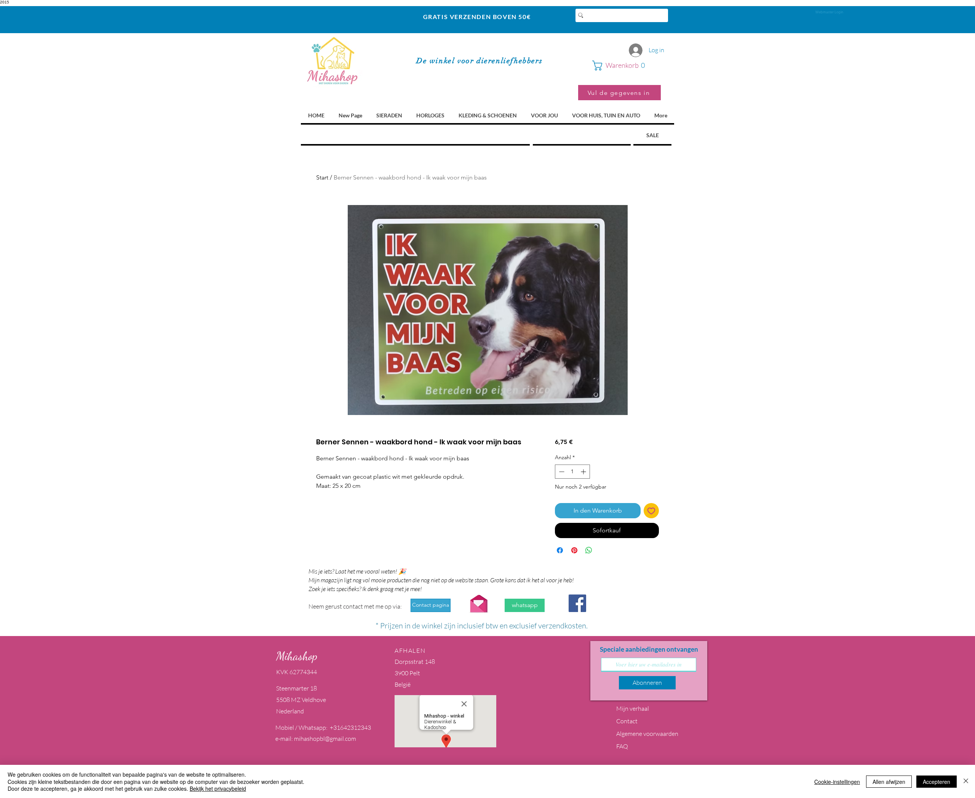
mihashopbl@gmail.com (325, 738)
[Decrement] (561, 471)
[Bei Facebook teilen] (559, 550)
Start (322, 177)
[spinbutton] (572, 471)
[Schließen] (965, 781)
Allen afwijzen (889, 781)
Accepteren (936, 781)
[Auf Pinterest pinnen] (574, 550)
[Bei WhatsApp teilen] (588, 550)
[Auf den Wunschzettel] (651, 510)
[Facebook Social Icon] (577, 603)
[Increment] (584, 471)
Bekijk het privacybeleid (218, 788)
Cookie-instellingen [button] (837, 781)
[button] (626, 66)
